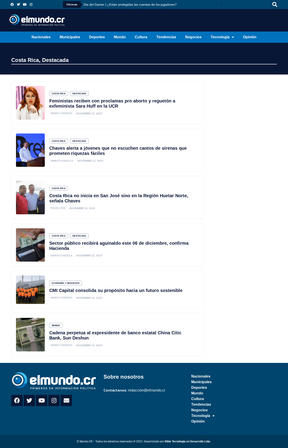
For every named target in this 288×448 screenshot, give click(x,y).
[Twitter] (18, 4)
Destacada (55, 60)
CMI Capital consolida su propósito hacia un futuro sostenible (115, 290)
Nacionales (41, 37)
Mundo (120, 37)
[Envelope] (66, 400)
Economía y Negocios (65, 283)
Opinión (249, 37)
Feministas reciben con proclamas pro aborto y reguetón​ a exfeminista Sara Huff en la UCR (112, 103)
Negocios (193, 37)
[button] (274, 4)
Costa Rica (25, 60)
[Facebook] (12, 4)
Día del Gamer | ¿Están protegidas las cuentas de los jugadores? (130, 4)
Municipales (70, 37)
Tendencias (166, 37)
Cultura (141, 37)
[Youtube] (25, 4)
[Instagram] (31, 4)
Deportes (97, 37)
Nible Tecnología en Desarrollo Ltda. (188, 441)
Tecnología (220, 37)
